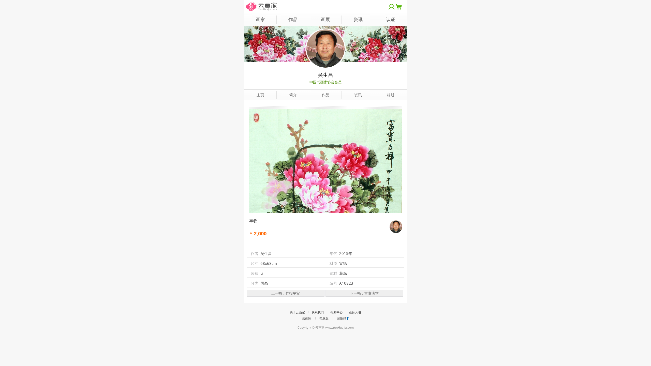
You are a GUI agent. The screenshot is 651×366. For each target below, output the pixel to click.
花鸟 (343, 273)
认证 (390, 19)
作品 (293, 19)
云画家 (306, 318)
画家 (260, 19)
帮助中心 (336, 312)
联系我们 (318, 312)
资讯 (358, 19)
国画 (264, 283)
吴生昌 (325, 74)
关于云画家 (297, 312)
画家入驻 (355, 312)
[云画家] (261, 3)
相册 (390, 94)
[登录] (392, 6)
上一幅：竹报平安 (285, 293)
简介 (293, 94)
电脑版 (324, 318)
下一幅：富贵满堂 (364, 293)
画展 (325, 19)
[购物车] (400, 6)
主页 (260, 94)
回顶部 (341, 318)
